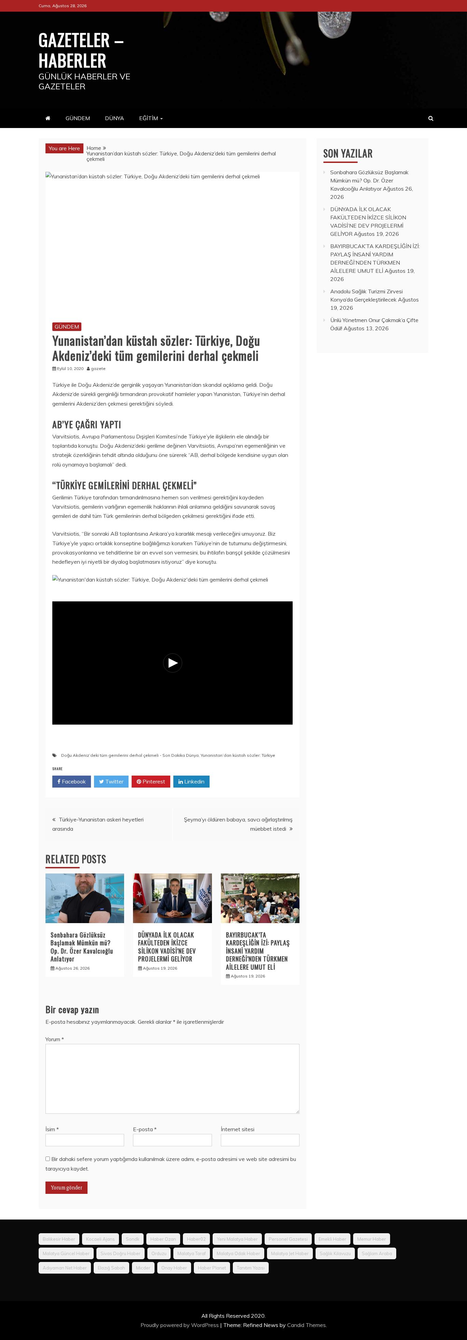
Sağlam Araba (377, 1253)
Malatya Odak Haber (238, 1253)
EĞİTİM (148, 118)
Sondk (132, 1239)
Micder (143, 1268)
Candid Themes (306, 1325)
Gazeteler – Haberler (81, 49)
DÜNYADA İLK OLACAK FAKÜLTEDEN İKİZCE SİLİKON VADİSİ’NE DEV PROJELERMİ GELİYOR (167, 946)
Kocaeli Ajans (100, 1239)
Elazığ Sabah (111, 1268)
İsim (52, 1129)
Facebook (73, 781)
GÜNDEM (78, 118)
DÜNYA (114, 118)
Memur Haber (371, 1239)
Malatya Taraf (191, 1253)
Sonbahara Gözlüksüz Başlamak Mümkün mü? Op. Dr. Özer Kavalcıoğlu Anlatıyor (82, 946)
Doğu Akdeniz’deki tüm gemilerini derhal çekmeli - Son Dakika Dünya (130, 755)
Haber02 (196, 1239)
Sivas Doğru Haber (121, 1253)
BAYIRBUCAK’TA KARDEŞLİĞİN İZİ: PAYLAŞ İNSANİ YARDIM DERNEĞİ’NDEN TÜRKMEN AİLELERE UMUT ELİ (258, 950)
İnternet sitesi (237, 1129)
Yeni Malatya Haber (237, 1239)
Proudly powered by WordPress (180, 1325)
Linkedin (193, 781)
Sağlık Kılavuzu (335, 1253)
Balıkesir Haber (59, 1239)
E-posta (145, 1129)
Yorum (54, 1039)
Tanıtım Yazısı (251, 1268)
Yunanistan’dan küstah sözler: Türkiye (238, 755)
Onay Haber (174, 1268)
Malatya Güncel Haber (66, 1253)
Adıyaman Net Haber (65, 1268)
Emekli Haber (332, 1239)
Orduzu (158, 1253)
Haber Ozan (163, 1239)
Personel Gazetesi (288, 1239)
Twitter (113, 781)
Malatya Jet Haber (290, 1253)
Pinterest (153, 781)
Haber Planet (212, 1268)
